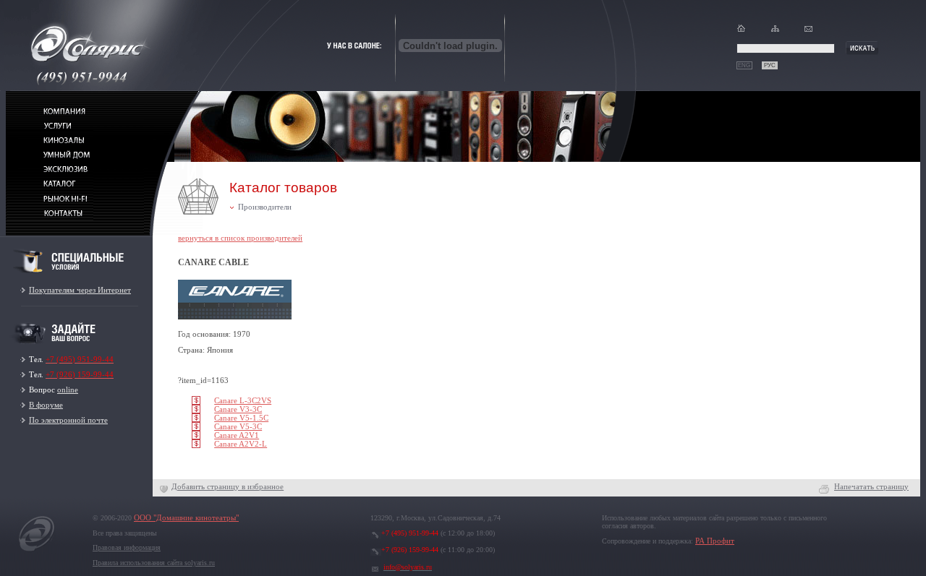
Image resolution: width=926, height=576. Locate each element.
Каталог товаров (283, 187)
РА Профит (714, 541)
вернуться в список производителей (240, 238)
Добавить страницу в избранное (227, 487)
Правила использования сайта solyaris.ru (154, 563)
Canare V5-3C (238, 427)
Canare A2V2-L (240, 444)
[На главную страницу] (37, 551)
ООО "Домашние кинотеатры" (186, 518)
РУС (770, 65)
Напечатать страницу (871, 487)
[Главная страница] (741, 31)
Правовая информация (127, 547)
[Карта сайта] (775, 31)
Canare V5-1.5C (241, 418)
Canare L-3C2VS (242, 401)
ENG (744, 65)
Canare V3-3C (238, 409)
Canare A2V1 (236, 435)
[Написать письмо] (808, 31)
